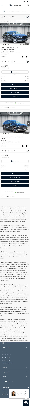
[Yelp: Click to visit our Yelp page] (12, 381)
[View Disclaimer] (15, 61)
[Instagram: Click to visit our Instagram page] (9, 381)
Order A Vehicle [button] (21, 20)
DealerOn (16, 389)
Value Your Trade (15, 92)
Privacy (4, 392)
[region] (15, 79)
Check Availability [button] (15, 88)
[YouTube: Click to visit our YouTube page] (6, 381)
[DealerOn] (5, 387)
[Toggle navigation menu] (2, 5)
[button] (28, 34)
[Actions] (27, 48)
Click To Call (15, 84)
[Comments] (28, 62)
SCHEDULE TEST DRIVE (7, 363)
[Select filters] (25, 17)
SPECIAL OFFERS (6, 360)
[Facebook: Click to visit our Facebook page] (3, 381)
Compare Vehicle (9, 107)
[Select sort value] (28, 17)
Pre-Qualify (15, 96)
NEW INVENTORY (6, 354)
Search (24, 11)
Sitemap (22, 389)
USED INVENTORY (6, 357)
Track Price (16, 72)
